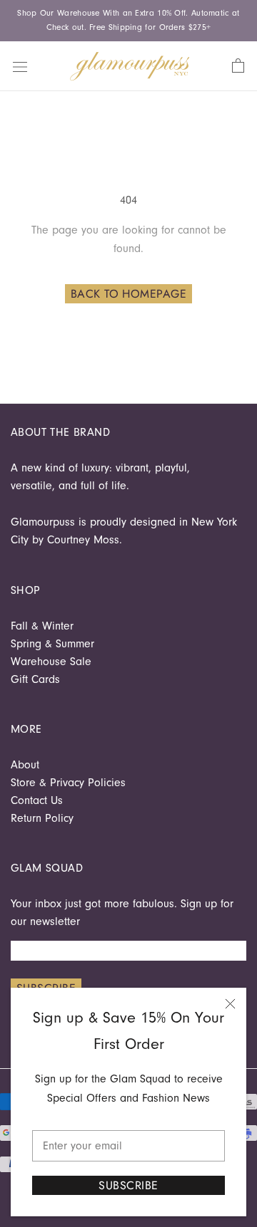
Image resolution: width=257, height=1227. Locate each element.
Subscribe (128, 1185)
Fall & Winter (42, 626)
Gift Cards (35, 679)
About (25, 764)
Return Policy (42, 818)
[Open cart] (238, 66)
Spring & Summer (52, 643)
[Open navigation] (20, 65)
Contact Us (37, 800)
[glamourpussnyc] (130, 66)
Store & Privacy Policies (68, 782)
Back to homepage (129, 294)
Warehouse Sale (51, 661)
